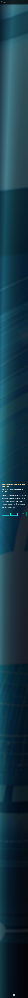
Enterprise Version (22, 514)
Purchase (14, 514)
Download (5, 514)
